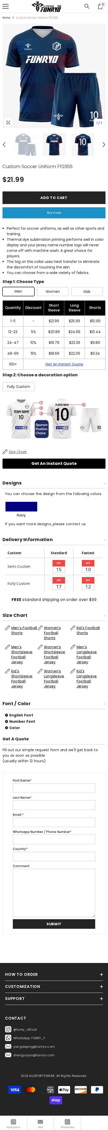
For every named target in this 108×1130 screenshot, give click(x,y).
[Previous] (4, 144)
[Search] (87, 6)
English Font (21, 715)
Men (18, 291)
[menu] (6, 6)
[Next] (104, 144)
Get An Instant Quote (64, 364)
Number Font (22, 721)
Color (14, 727)
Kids (87, 291)
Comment (21, 866)
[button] (54, 924)
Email (18, 815)
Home (6, 18)
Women (53, 291)
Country (20, 849)
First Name (22, 780)
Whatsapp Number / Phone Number (42, 832)
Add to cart (54, 197)
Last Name (22, 797)
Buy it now (54, 213)
